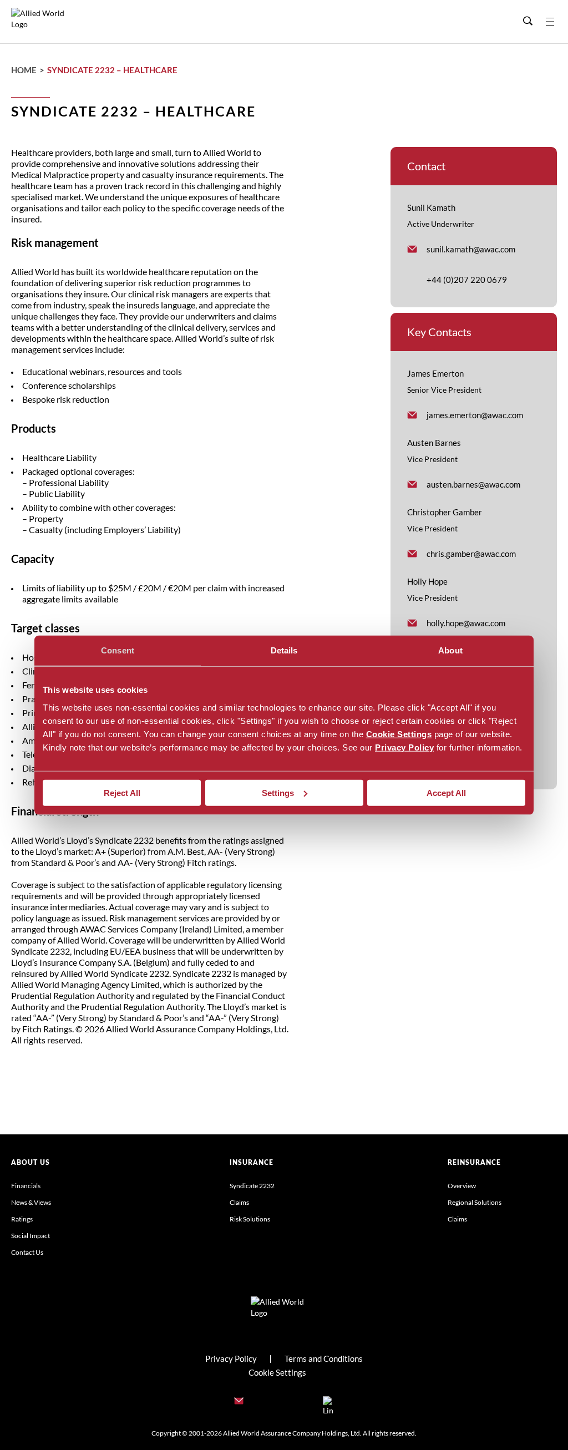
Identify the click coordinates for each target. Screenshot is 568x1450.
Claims (239, 1202)
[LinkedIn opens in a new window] (328, 1403)
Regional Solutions (474, 1202)
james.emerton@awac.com (475, 415)
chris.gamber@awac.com (471, 554)
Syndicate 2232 (252, 1186)
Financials (25, 1186)
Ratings (22, 1219)
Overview (462, 1186)
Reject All (122, 792)
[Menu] (557, 22)
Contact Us (27, 1252)
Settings (278, 792)
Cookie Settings (399, 733)
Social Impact (30, 1235)
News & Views (31, 1202)
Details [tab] (284, 650)
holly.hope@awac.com (466, 623)
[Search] (527, 22)
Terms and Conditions (324, 1358)
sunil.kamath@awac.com (471, 249)
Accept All (446, 792)
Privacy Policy (404, 747)
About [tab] (450, 650)
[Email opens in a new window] (239, 1403)
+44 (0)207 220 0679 (467, 280)
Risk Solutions (250, 1219)
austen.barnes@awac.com (473, 484)
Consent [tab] (117, 650)
